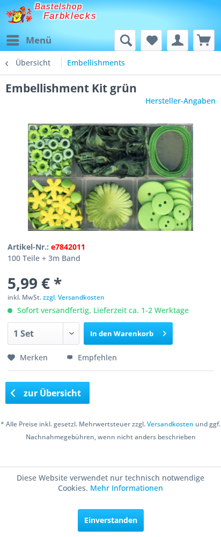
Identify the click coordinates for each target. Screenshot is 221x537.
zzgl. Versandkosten (74, 297)
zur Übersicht (51, 393)
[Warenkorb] (204, 40)
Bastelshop (58, 6)
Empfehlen (96, 357)
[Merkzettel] (151, 40)
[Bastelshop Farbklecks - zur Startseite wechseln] (19, 14)
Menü (38, 40)
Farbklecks (70, 16)
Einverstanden (110, 520)
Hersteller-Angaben (180, 101)
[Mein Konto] (177, 40)
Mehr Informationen (126, 488)
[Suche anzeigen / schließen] (125, 40)
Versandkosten (170, 424)
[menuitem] (28, 40)
